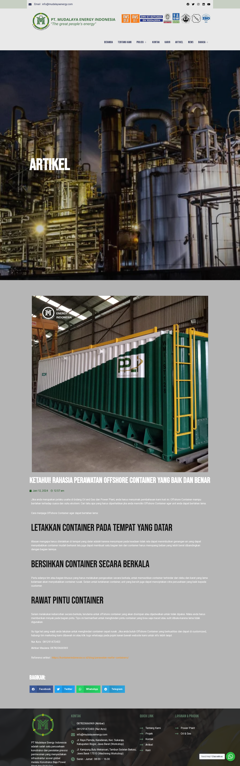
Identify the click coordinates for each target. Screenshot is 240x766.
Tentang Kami (125, 42)
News (190, 42)
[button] (41, 689)
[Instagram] (198, 4)
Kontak (156, 42)
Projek (140, 42)
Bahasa (201, 42)
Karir (167, 42)
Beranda (108, 42)
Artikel (179, 42)
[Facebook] (188, 4)
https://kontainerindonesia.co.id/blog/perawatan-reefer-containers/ (90, 657)
